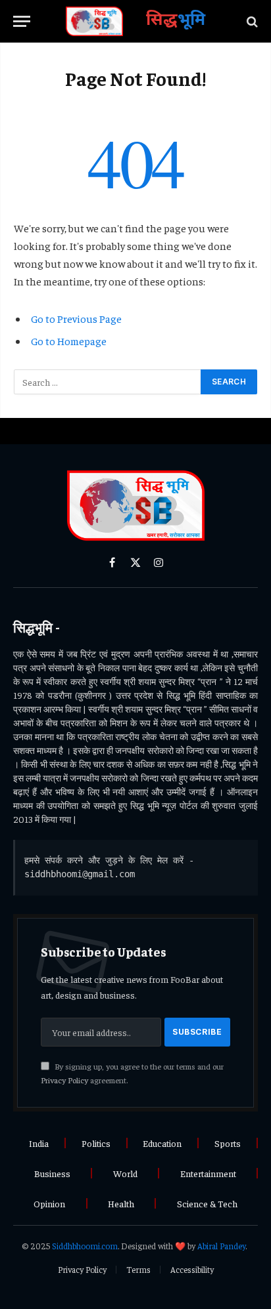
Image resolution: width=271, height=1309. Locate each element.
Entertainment (208, 1173)
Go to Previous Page (76, 318)
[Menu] (21, 21)
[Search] (251, 21)
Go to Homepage (69, 340)
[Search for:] (108, 381)
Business (52, 1173)
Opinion (49, 1203)
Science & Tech (207, 1203)
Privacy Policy (64, 1080)
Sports (227, 1143)
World (125, 1173)
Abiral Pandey (221, 1245)
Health (121, 1203)
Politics (96, 1143)
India (39, 1143)
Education (162, 1143)
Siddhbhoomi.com (85, 1245)
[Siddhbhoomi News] (95, 21)
